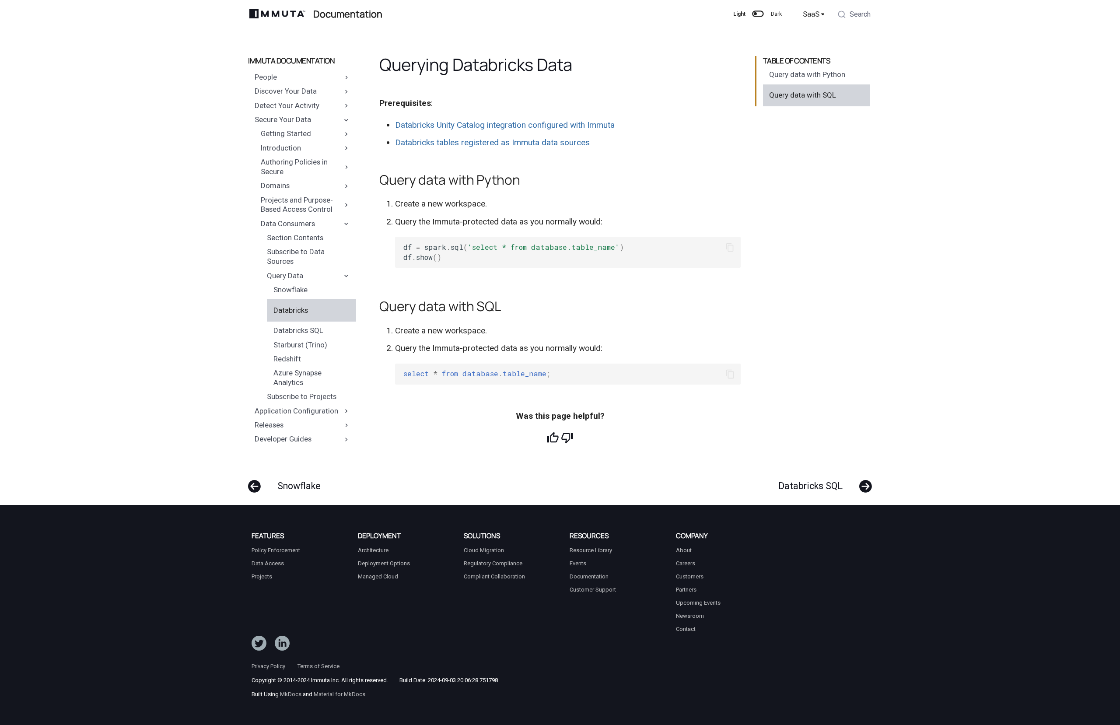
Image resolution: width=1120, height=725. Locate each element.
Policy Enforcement (276, 550)
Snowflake (290, 289)
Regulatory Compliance (493, 563)
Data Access (268, 563)
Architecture (373, 550)
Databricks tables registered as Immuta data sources (492, 142)
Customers (690, 576)
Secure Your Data (283, 119)
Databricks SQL (298, 330)
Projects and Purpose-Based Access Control (297, 205)
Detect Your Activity (287, 105)
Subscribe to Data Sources (296, 257)
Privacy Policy (268, 666)
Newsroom (690, 616)
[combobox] (854, 15)
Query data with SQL (802, 95)
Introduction (281, 148)
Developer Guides (283, 439)
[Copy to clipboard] (730, 247)
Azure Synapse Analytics (297, 377)
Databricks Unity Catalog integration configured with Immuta (505, 125)
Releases (269, 424)
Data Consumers (288, 223)
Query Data (285, 275)
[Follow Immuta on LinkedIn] (282, 645)
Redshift (287, 358)
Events (578, 563)
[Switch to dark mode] (758, 14)
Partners (686, 589)
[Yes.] (552, 437)
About (684, 550)
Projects (262, 576)
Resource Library (591, 550)
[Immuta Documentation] (277, 14)
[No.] (567, 437)
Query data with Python (807, 74)
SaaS (811, 14)
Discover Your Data (286, 91)
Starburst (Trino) (300, 344)
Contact (686, 629)
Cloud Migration (484, 550)
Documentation (589, 576)
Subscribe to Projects (301, 396)
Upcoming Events (698, 602)
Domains (275, 185)
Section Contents (295, 237)
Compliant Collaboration (494, 576)
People (266, 77)
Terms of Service (319, 666)
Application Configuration (296, 410)
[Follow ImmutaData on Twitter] (259, 645)
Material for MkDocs (339, 694)
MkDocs (290, 694)
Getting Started (286, 134)
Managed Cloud (378, 576)
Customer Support (593, 589)
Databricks (290, 310)
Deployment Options (384, 563)
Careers (685, 563)
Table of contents (796, 61)
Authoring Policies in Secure (294, 167)
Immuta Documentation (291, 61)
